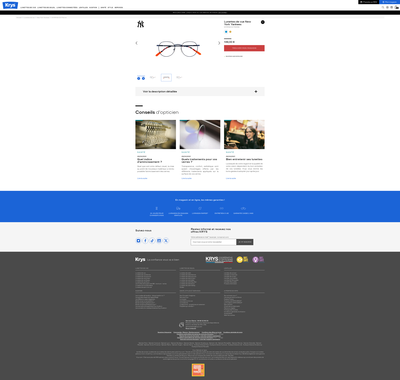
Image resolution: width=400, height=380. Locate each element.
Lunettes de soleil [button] (46, 7)
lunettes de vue (153, 352)
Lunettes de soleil (185, 273)
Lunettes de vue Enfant (142, 278)
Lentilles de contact (230, 273)
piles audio (174, 352)
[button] (396, 7)
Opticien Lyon (165, 343)
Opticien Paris (143, 343)
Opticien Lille (213, 343)
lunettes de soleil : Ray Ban (225, 355)
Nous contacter (191, 328)
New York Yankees (43, 17)
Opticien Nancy (188, 345)
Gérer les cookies (229, 315)
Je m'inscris (244, 242)
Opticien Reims (166, 345)
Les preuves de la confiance (232, 297)
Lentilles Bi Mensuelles (231, 280)
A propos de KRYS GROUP (233, 301)
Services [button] (119, 7)
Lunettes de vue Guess (142, 280)
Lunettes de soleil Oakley (187, 285)
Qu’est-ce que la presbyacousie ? (145, 304)
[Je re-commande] (391, 7)
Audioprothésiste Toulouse (218, 345)
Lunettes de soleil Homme (188, 276)
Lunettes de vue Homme (143, 276)
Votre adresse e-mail (210, 237)
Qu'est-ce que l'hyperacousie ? (145, 302)
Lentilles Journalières (230, 278)
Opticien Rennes (237, 343)
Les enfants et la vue (186, 301)
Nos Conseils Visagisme (187, 295)
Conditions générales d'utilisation (234, 311)
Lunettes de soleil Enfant (187, 278)
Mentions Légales (229, 308)
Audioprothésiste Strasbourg (252, 345)
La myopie (183, 299)
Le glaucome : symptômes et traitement (192, 304)
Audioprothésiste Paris (201, 345)
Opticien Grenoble (249, 343)
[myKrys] (387, 7)
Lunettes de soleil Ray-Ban (188, 282)
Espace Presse (229, 299)
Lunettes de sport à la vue (143, 287)
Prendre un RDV (370, 2)
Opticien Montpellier (224, 343)
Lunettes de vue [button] (28, 7)
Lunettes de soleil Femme (188, 274)
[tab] (226, 32)
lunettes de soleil (164, 352)
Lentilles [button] (83, 7)
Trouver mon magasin (244, 48)
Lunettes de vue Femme (143, 274)
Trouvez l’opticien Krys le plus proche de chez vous (195, 357)
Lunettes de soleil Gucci (187, 283)
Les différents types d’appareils (145, 299)
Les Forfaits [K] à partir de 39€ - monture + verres (151, 283)
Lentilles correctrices (230, 274)
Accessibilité (228, 313)
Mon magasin (391, 2)
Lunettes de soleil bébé (187, 280)
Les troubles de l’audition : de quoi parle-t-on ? (149, 295)
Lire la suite (142, 178)
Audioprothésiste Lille (235, 345)
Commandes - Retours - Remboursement (187, 332)
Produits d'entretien (230, 283)
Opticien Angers (177, 345)
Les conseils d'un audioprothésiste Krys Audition (151, 308)
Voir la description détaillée (160, 91)
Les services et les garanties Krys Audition (148, 306)
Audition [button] (93, 7)
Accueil (19, 17)
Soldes (182, 287)
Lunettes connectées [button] (67, 7)
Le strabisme (184, 302)
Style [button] (110, 7)
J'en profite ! (222, 12)
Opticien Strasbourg (201, 343)
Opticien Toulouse (154, 343)
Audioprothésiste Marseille (200, 346)
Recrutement (228, 304)
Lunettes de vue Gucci (142, 282)
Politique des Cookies (231, 310)
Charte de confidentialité (232, 306)
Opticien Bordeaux (177, 343)
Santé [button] (103, 7)
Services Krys (184, 297)
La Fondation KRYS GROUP (233, 302)
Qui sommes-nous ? (230, 295)
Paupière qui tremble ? (187, 306)
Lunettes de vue (29, 17)
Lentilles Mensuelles (230, 282)
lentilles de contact (142, 352)
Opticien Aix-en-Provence (152, 345)
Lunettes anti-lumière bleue (144, 285)
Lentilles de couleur (230, 276)
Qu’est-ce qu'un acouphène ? (144, 301)
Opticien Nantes (189, 343)
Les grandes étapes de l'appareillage (146, 297)
